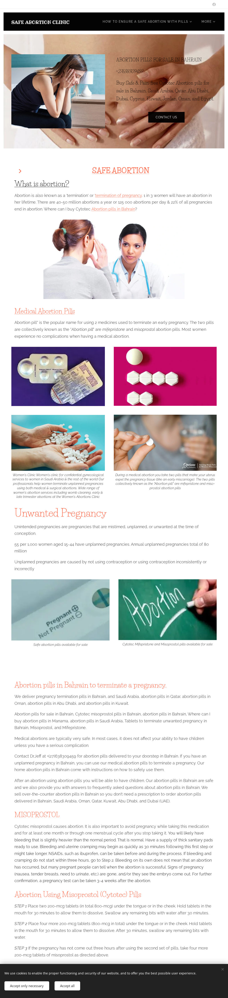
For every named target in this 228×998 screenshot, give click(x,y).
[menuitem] (149, 21)
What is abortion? (41, 183)
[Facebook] (214, 4)
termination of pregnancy (118, 195)
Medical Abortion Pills (44, 311)
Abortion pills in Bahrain (113, 209)
